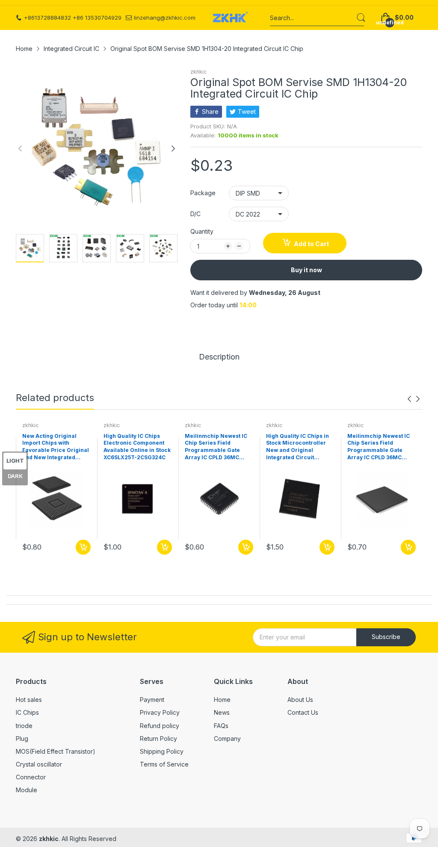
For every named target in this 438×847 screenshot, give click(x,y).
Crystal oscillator (39, 764)
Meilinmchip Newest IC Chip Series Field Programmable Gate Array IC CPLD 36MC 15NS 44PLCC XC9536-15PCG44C (216, 447)
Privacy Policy (160, 712)
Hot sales (29, 699)
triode (24, 725)
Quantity (201, 231)
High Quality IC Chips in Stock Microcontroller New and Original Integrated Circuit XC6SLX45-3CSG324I (297, 447)
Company (227, 738)
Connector (31, 777)
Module (26, 790)
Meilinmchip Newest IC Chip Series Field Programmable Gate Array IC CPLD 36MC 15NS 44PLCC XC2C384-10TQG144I (379, 447)
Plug (22, 738)
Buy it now (306, 269)
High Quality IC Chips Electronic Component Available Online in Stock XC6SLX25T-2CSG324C (137, 447)
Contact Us (302, 712)
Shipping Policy (161, 751)
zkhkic (198, 71)
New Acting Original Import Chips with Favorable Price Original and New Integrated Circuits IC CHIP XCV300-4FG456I (56, 447)
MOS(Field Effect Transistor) (55, 751)
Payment (152, 699)
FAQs (221, 725)
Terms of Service (164, 764)
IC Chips (27, 712)
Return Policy (158, 738)
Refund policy (159, 725)
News (222, 712)
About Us (300, 699)
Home (222, 699)
